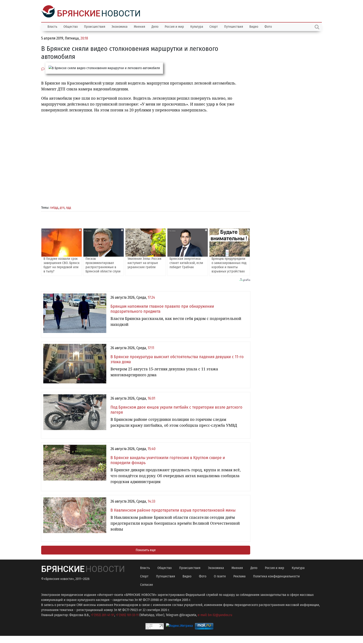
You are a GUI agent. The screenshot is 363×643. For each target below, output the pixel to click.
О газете (220, 576)
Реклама (239, 576)
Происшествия (94, 26)
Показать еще (146, 550)
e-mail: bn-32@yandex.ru (215, 615)
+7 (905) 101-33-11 (127, 615)
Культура (196, 26)
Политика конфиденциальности (276, 576)
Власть (52, 26)
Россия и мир (174, 26)
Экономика (120, 26)
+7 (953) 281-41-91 (102, 615)
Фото (268, 26)
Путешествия (233, 26)
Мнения (139, 26)
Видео (253, 26)
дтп (62, 207)
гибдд (54, 207)
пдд (68, 207)
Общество (70, 26)
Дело (154, 26)
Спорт (213, 26)
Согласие (146, 584)
